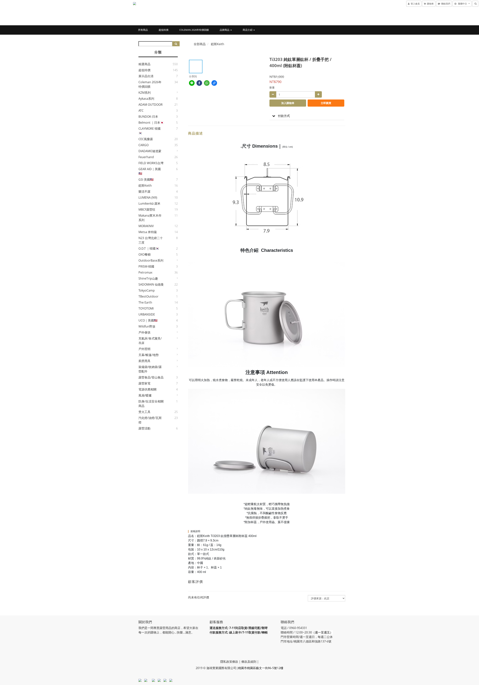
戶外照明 (144, 349)
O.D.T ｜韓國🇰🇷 (148, 248)
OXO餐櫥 (144, 254)
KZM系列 (144, 92)
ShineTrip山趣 (148, 278)
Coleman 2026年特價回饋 (194, 29)
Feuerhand (146, 157)
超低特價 (163, 29)
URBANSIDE (146, 314)
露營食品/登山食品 (151, 377)
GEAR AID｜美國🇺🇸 (149, 171)
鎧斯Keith (145, 185)
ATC (141, 110)
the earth (145, 302)
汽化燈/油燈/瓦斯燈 (150, 420)
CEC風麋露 (145, 139)
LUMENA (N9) (147, 197)
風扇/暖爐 (145, 395)
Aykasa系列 (146, 98)
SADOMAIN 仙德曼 (151, 284)
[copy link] (214, 83)
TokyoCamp (146, 290)
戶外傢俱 (144, 332)
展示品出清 (145, 76)
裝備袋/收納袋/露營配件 (150, 369)
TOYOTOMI (146, 308)
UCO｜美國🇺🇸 (148, 320)
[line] (192, 83)
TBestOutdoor (148, 296)
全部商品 (200, 44)
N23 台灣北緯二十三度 (150, 240)
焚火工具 (144, 412)
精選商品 (144, 64)
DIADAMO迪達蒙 (149, 151)
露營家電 (144, 383)
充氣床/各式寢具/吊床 (150, 340)
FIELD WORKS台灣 (150, 163)
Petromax (145, 272)
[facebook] (199, 83)
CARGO (143, 145)
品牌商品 (225, 29)
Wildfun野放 (146, 326)
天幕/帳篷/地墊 (148, 355)
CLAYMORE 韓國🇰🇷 (149, 130)
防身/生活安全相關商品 (151, 403)
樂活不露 (144, 191)
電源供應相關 (147, 389)
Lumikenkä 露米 (149, 203)
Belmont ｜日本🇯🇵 (151, 122)
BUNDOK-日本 (148, 116)
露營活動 (144, 428)
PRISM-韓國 (146, 266)
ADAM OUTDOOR (150, 104)
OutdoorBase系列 (150, 260)
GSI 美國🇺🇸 (146, 179)
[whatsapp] (207, 83)
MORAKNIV (146, 226)
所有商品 (143, 29)
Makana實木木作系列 (149, 217)
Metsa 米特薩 (147, 232)
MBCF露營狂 (146, 209)
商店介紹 (248, 29)
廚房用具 (144, 361)
